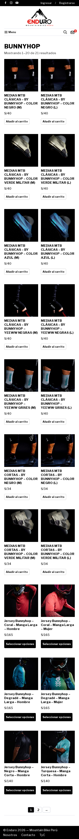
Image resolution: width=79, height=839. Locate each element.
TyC (42, 835)
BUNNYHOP (22, 46)
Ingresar (46, 3)
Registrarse (67, 3)
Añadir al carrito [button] (17, 121)
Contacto (28, 835)
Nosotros (10, 835)
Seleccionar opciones (20, 644)
